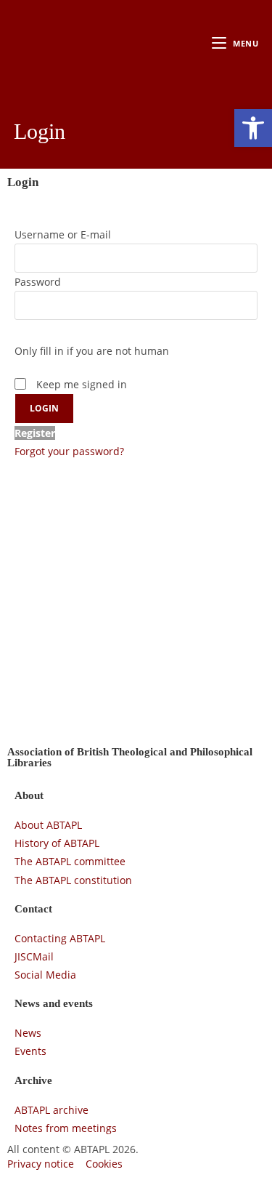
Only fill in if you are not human (92, 351)
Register (35, 433)
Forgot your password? (69, 451)
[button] (253, 128)
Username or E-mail (63, 234)
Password (38, 282)
